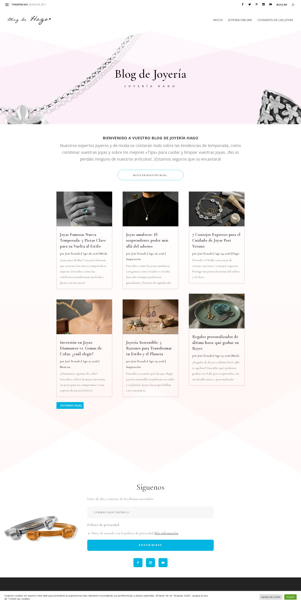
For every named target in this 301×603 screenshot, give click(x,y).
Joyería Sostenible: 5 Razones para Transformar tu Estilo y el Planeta (149, 348)
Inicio (218, 20)
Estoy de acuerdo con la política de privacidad (134, 533)
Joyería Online (240, 20)
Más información (166, 533)
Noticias (65, 367)
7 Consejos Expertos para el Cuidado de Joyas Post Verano (216, 240)
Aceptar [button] (290, 596)
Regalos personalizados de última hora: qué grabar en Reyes (215, 342)
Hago (235, 253)
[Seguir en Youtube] (163, 562)
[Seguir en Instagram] (150, 562)
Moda (103, 253)
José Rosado (72, 253)
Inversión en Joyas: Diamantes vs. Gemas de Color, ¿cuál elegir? (81, 348)
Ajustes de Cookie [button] (270, 596)
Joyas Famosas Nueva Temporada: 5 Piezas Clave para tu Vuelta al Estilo (83, 240)
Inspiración (133, 259)
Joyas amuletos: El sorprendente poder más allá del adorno (147, 240)
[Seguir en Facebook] (137, 562)
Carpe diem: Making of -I (43, 4)
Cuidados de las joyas (275, 20)
